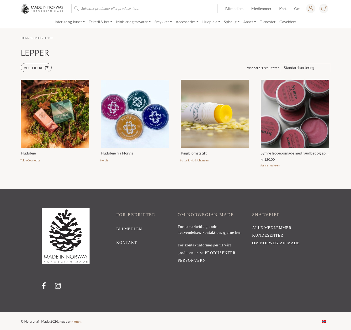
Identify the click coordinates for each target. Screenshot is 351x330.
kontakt (126, 242)
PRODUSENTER (220, 253)
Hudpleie (36, 37)
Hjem (24, 37)
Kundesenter (267, 235)
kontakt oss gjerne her (221, 232)
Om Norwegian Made (276, 243)
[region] (175, 250)
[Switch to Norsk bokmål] (323, 321)
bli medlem (129, 229)
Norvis (104, 160)
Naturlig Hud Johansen (194, 160)
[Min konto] (310, 8)
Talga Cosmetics (30, 160)
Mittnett (76, 321)
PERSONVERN (192, 260)
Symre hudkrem (270, 165)
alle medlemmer (272, 228)
